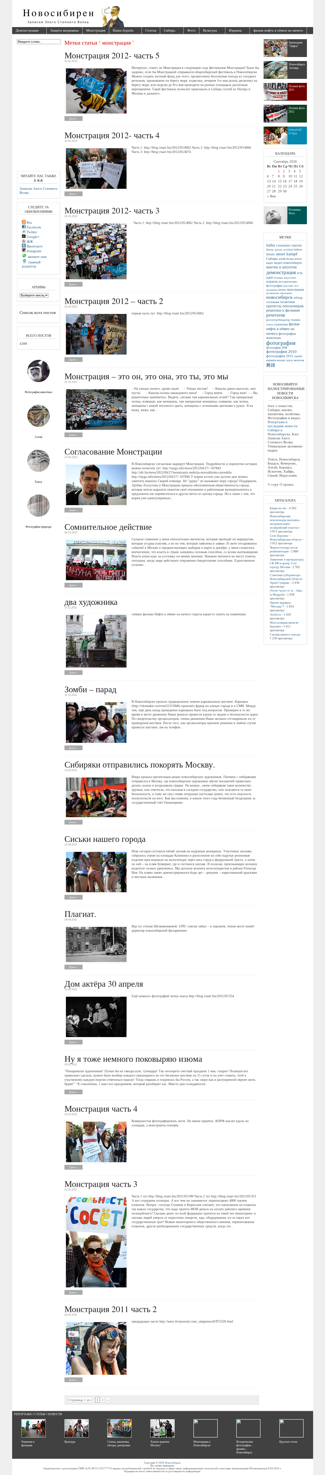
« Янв (271, 196)
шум (289, 360)
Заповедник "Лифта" (295, 44)
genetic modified (284, 249)
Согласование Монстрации (113, 451)
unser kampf (286, 253)
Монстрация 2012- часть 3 (112, 210)
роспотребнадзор (278, 320)
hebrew (298, 249)
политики (287, 302)
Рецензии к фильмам (27, 1443)
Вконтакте (34, 246)
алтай (282, 259)
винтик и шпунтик (281, 267)
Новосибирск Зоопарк (297, 66)
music (270, 254)
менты (282, 289)
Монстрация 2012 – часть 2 (113, 300)
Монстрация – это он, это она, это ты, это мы (146, 376)
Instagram (33, 251)
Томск (38, 482)
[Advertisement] (189, 14)
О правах (287, 484)
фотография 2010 (281, 351)
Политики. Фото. (295, 211)
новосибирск (279, 297)
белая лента (294, 259)
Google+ (32, 237)
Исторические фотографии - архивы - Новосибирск (244, 1447)
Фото (191, 30)
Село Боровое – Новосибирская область (286, 537)
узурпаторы (281, 324)
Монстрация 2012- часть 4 (112, 135)
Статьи (150, 30)
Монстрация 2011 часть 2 (110, 1308)
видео (269, 262)
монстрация (295, 289)
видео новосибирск (288, 263)
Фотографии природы (38, 526)
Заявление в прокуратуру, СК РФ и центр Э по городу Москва (287, 563)
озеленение (272, 302)
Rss (29, 222)
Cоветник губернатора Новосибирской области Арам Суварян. (286, 578)
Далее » (73, 118)
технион (295, 320)
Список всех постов (38, 312)
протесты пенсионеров (285, 306)
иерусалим (290, 277)
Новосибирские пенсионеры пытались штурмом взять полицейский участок (285, 521)
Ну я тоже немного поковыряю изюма (133, 1058)
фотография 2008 (276, 347)
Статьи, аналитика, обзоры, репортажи (118, 1443)
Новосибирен (172, 1462)
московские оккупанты (279, 293)
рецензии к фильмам (283, 310)
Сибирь (167, 30)
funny (270, 249)
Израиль (233, 30)
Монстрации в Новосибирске (202, 1443)
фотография (280, 343)
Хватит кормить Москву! (159, 1443)
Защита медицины (64, 30)
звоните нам (37, 257)
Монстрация (95, 30)
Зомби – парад (90, 689)
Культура (208, 30)
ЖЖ (29, 241)
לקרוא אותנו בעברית (295, 131)
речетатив (275, 315)
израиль (272, 281)
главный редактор (31, 264)
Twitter (31, 232)
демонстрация (281, 272)
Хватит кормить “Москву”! (280, 604)
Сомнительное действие (108, 526)
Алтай (38, 437)
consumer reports (289, 245)
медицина (271, 289)
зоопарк (278, 277)
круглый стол (290, 285)
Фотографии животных (38, 392)
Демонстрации (25, 30)
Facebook (33, 227)
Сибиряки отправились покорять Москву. (139, 764)
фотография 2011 (279, 356)
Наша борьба (121, 30)
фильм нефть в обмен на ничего (278, 30)
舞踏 (270, 365)
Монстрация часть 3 (101, 1183)
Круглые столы (288, 1441)
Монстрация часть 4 (101, 1108)
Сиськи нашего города (105, 838)
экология (298, 360)
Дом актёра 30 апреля (103, 983)
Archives (275, 614)
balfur (270, 245)
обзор (298, 297)
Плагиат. (80, 913)
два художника (91, 601)
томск (269, 324)
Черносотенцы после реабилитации (284, 549)
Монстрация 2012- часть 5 (112, 55)
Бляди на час (278, 508)
